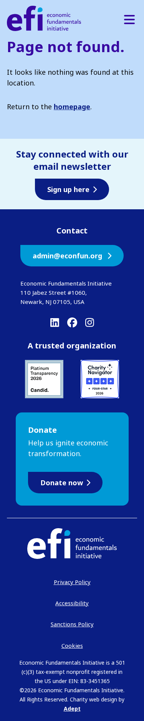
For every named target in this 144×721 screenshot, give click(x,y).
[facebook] (72, 322)
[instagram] (89, 322)
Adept (72, 708)
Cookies (72, 645)
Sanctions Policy (72, 624)
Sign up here (68, 189)
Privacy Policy (72, 582)
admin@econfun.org (68, 255)
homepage (72, 106)
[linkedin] (54, 322)
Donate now (61, 482)
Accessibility (72, 603)
